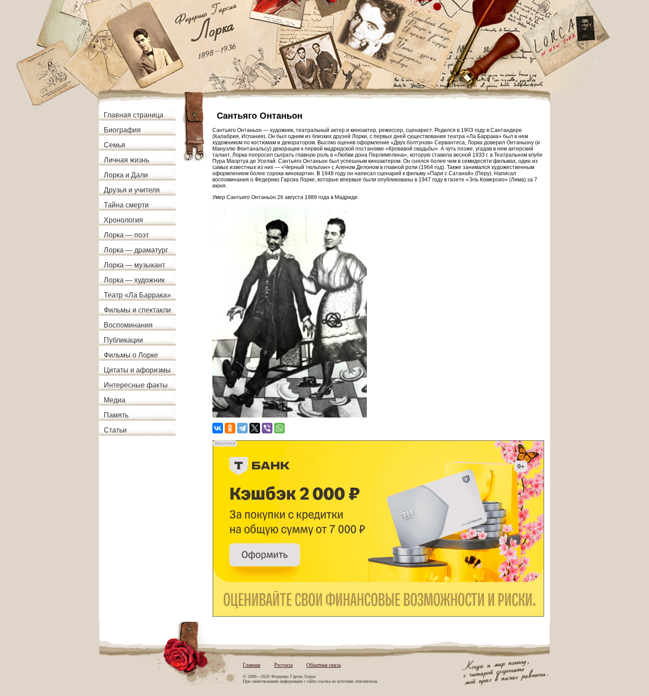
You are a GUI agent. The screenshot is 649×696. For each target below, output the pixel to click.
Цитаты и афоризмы (137, 370)
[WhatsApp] (279, 428)
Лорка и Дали (126, 175)
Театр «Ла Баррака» (137, 295)
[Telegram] (242, 428)
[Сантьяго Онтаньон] (289, 416)
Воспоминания (128, 325)
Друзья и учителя (132, 190)
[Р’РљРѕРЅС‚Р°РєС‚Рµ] (217, 428)
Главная (251, 665)
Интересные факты (136, 385)
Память (116, 415)
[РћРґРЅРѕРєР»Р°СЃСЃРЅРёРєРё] (230, 428)
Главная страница (133, 115)
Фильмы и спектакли (137, 310)
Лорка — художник (134, 280)
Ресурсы (283, 665)
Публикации (123, 340)
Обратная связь (323, 665)
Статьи (115, 430)
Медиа (114, 400)
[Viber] (267, 428)
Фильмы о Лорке (131, 355)
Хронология (123, 220)
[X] (254, 428)
